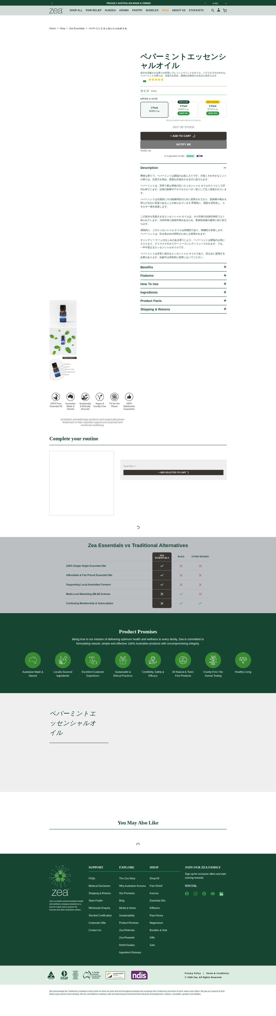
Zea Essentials (77, 28)
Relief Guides (127, 945)
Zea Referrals (127, 930)
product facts (151, 301)
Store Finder (96, 900)
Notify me (183, 144)
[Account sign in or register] (218, 10)
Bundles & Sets (158, 930)
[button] (188, 80)
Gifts (152, 937)
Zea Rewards (126, 937)
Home (52, 28)
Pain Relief (94, 10)
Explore (126, 867)
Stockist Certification (100, 915)
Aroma (124, 10)
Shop (62, 28)
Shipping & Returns (155, 309)
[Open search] (212, 10)
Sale (165, 10)
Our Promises (127, 893)
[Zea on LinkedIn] (221, 894)
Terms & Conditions (217, 973)
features (147, 275)
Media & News (127, 908)
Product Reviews (128, 922)
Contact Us (95, 930)
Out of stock (183, 127)
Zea (195, 977)
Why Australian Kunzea (132, 886)
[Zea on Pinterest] (204, 894)
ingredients (149, 292)
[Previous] (52, 3)
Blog (121, 900)
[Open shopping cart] (225, 10)
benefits (146, 267)
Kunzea (110, 10)
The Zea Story (127, 878)
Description (149, 168)
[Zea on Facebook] (187, 894)
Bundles (152, 10)
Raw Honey (156, 915)
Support (96, 867)
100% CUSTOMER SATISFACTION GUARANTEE (142, 3)
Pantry (137, 10)
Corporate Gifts (97, 922)
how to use (149, 284)
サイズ (144, 91)
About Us (179, 10)
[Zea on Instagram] (195, 894)
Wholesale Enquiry (99, 908)
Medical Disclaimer (99, 886)
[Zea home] (56, 10)
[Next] (205, 3)
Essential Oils (157, 900)
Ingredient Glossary (130, 952)
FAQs (92, 878)
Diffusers (155, 908)
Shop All (76, 10)
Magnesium (156, 922)
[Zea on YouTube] (213, 894)
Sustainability (126, 915)
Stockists (196, 10)
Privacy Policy (193, 973)
